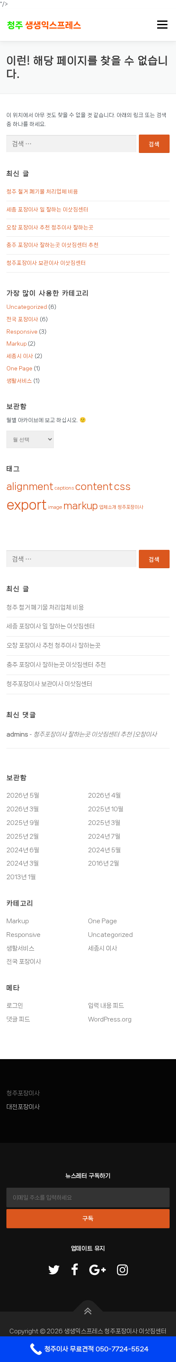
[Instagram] (122, 1270)
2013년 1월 (21, 877)
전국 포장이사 (22, 319)
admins (17, 734)
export (26, 504)
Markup (16, 343)
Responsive (22, 332)
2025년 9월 (22, 822)
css (122, 486)
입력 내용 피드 (106, 1005)
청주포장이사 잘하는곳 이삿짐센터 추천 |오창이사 (95, 734)
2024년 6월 (22, 850)
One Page (19, 368)
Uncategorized (26, 307)
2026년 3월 (22, 809)
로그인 (14, 1005)
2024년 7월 (104, 836)
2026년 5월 (22, 795)
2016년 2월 (103, 863)
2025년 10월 (105, 809)
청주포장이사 (130, 507)
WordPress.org (110, 1019)
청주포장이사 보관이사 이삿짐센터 (46, 263)
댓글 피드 (18, 1019)
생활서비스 (19, 381)
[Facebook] (74, 1270)
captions (64, 487)
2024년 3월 (22, 863)
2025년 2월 (22, 836)
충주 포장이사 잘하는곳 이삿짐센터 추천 (52, 245)
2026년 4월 (104, 795)
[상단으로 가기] (88, 1312)
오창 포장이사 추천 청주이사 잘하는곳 (50, 227)
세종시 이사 (19, 356)
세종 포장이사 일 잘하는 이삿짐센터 (47, 209)
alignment (29, 486)
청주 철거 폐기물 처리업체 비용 (42, 191)
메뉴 (160, 25)
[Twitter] (54, 1270)
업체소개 (107, 507)
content (94, 486)
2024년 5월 (104, 850)
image (55, 507)
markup (80, 505)
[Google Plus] (97, 1270)
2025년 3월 (104, 822)
